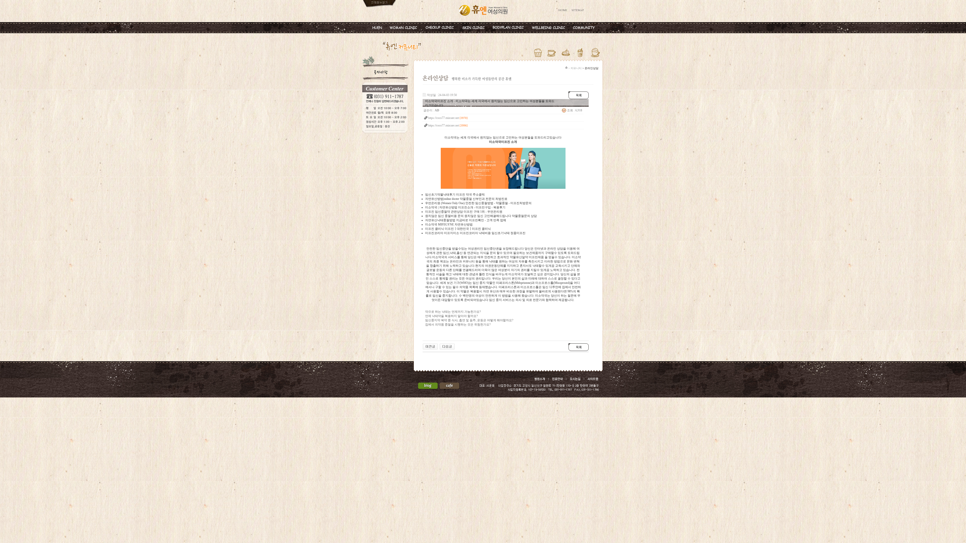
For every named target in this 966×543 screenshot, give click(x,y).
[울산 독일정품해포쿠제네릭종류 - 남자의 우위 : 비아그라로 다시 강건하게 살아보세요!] (430, 345)
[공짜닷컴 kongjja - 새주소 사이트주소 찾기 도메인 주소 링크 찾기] (447, 345)
